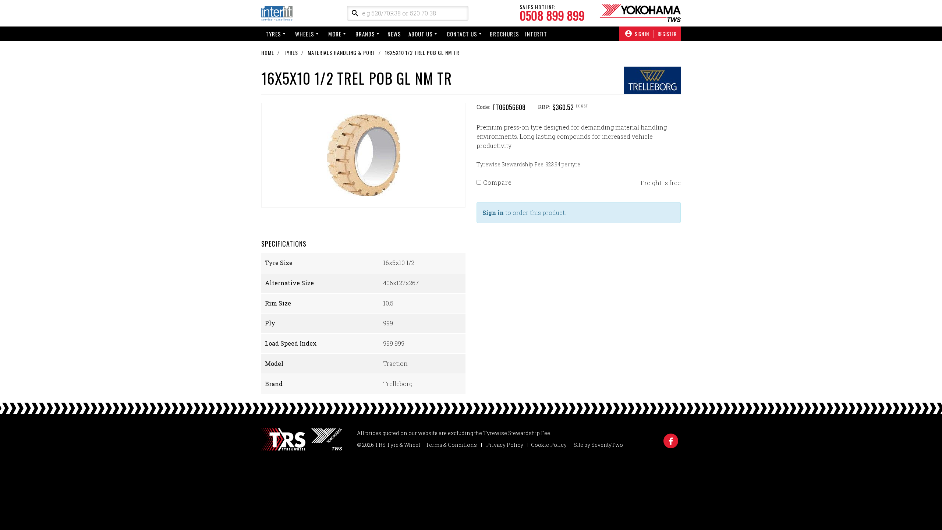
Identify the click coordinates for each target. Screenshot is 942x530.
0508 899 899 (552, 15)
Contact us (462, 34)
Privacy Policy (504, 445)
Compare (496, 182)
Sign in (493, 212)
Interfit (536, 34)
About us (420, 34)
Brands (365, 34)
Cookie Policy (549, 444)
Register (667, 34)
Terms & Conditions (451, 445)
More (334, 34)
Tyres (273, 34)
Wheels (304, 34)
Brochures (504, 34)
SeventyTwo (607, 444)
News (394, 34)
